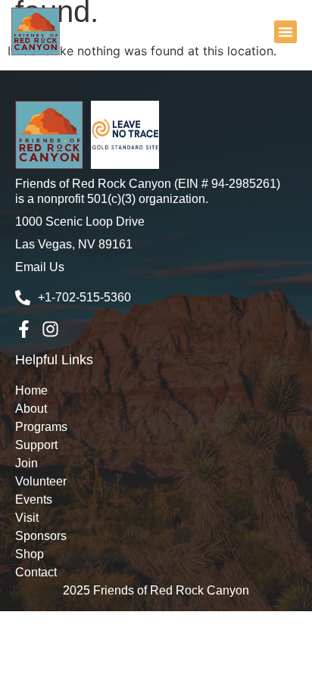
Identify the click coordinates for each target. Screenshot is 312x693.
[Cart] (262, 29)
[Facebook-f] (24, 329)
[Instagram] (50, 329)
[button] (285, 31)
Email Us (39, 267)
